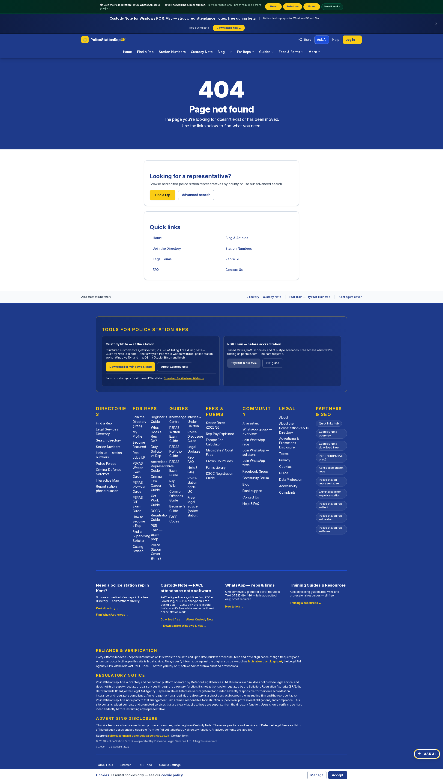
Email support (252, 491)
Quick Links (105, 765)
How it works (332, 6)
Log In (352, 40)
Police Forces (106, 464)
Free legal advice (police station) (193, 506)
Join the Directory (167, 248)
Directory (252, 297)
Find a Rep (145, 52)
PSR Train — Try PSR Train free (309, 297)
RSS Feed (145, 765)
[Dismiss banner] (436, 23)
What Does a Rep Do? (156, 434)
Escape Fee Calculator (215, 442)
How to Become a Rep (139, 521)
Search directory (108, 440)
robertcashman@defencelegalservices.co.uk (138, 735)
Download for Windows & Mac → (184, 378)
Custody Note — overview (330, 433)
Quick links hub (329, 423)
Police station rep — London (330, 517)
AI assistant (250, 423)
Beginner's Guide (159, 419)
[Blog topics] (230, 52)
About (283, 417)
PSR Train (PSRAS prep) (330, 457)
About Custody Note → (201, 619)
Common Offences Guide (176, 495)
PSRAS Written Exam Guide (138, 470)
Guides (264, 52)
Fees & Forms (289, 52)
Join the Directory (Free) (139, 421)
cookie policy (172, 775)
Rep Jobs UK (139, 455)
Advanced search (196, 195)
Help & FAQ (193, 470)
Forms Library (216, 467)
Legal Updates (194, 449)
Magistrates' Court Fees (219, 452)
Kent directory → (107, 608)
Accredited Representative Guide (162, 466)
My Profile (137, 434)
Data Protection (290, 479)
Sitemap (126, 765)
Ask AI (321, 40)
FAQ (156, 270)
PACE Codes (174, 519)
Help (335, 40)
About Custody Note (174, 366)
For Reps (244, 52)
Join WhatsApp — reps (255, 442)
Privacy (284, 460)
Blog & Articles (236, 238)
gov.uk (277, 661)
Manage (316, 775)
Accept (337, 775)
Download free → (172, 619)
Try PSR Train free (244, 363)
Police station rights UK (192, 484)
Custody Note (202, 52)
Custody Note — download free (330, 445)
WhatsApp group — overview (257, 431)
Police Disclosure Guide (195, 436)
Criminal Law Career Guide (156, 483)
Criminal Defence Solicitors (108, 472)
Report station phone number (107, 488)
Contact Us (234, 270)
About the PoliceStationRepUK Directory (294, 427)
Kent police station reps (331, 469)
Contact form (180, 735)
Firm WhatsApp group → (112, 614)
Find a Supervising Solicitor (141, 536)
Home (127, 52)
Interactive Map (107, 480)
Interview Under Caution (194, 421)
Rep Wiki (232, 259)
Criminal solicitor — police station (330, 493)
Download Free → (228, 28)
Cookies (285, 467)
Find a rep (162, 195)
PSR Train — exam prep (156, 532)
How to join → (234, 606)
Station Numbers (172, 52)
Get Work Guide (155, 500)
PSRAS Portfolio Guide (139, 486)
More (312, 52)
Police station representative (329, 481)
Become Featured (139, 444)
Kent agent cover (350, 297)
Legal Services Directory (107, 431)
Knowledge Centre (177, 419)
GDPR (283, 473)
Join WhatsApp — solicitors (255, 452)
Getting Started (138, 549)
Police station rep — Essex (330, 529)
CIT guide (272, 363)
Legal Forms (162, 259)
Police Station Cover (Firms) (156, 551)
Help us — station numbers (109, 455)
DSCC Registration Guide (159, 515)
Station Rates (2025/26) (215, 425)
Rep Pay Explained (220, 434)
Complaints (287, 492)
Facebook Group (255, 471)
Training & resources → (305, 603)
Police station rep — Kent (330, 505)
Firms (311, 6)
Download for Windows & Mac (130, 366)
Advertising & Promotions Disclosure (289, 442)
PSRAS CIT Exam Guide (138, 504)
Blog (221, 52)
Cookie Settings (169, 765)
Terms (283, 454)
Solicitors (292, 6)
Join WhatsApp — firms (255, 463)
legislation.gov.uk (260, 661)
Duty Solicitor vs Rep (157, 451)
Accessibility (288, 486)
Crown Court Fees (219, 461)
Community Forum (255, 478)
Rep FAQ (191, 459)
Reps (273, 6)
